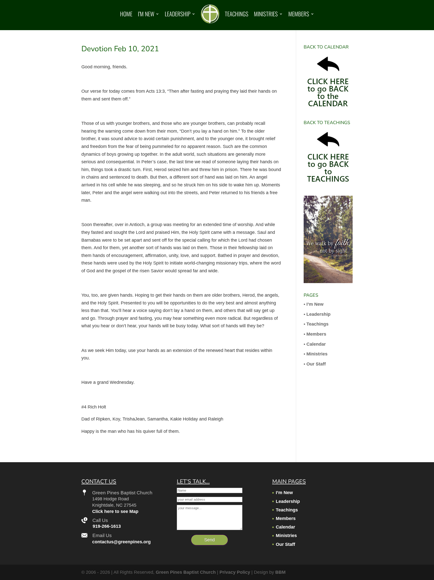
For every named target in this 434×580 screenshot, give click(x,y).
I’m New (146, 14)
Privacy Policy (235, 572)
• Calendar (315, 344)
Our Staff (285, 544)
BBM (280, 572)
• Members (315, 334)
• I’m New (313, 304)
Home (126, 14)
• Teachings (316, 324)
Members (298, 14)
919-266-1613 (107, 526)
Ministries (266, 14)
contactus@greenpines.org (121, 541)
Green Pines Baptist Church (186, 572)
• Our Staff (315, 363)
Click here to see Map (115, 511)
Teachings (236, 14)
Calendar (285, 527)
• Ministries (316, 353)
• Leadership (317, 314)
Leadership (177, 14)
